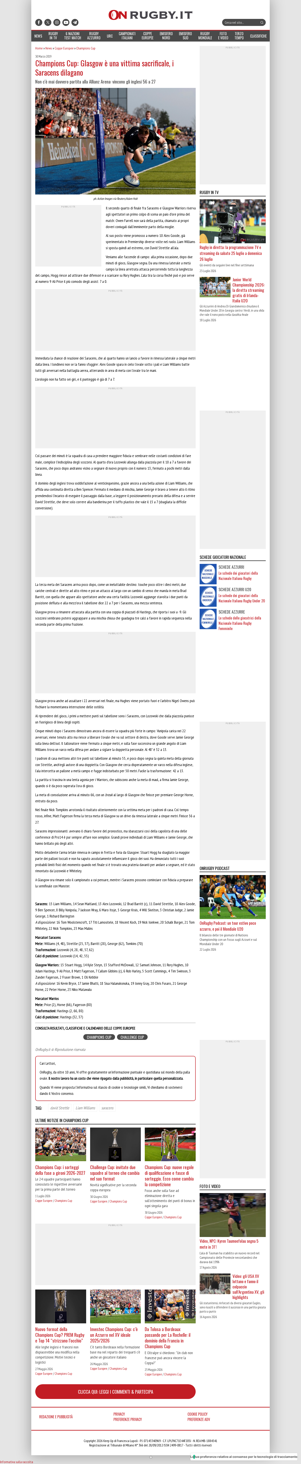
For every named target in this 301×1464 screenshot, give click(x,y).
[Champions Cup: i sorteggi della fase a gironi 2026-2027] (60, 1145)
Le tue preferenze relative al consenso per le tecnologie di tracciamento (243, 1457)
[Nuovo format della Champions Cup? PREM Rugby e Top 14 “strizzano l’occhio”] (60, 1307)
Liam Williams (85, 1107)
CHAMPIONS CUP (99, 1037)
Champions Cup (85, 48)
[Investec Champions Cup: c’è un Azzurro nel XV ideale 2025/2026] (115, 1307)
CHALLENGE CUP (132, 1037)
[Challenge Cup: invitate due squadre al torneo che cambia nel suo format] (115, 1145)
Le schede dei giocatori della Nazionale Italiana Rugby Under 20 (242, 598)
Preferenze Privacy (127, 1419)
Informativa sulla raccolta (16, 1462)
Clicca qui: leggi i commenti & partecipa (115, 1391)
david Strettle (59, 1107)
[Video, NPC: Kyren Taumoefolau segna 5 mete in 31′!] (233, 1215)
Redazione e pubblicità (56, 1416)
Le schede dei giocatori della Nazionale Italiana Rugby (238, 575)
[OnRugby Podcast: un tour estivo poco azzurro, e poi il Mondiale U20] (233, 897)
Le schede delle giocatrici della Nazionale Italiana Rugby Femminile (240, 623)
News (48, 48)
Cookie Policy (198, 1414)
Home (39, 48)
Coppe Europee (64, 48)
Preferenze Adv (199, 1419)
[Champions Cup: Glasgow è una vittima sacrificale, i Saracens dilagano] (115, 142)
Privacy (119, 1414)
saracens (107, 1107)
